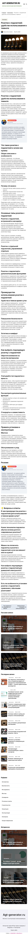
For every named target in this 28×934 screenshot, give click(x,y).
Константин (11, 677)
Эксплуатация (6, 813)
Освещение (5, 797)
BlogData (9, 927)
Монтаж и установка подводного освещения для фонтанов (16, 741)
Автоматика (5, 782)
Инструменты (6, 789)
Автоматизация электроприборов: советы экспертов (15, 750)
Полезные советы (7, 801)
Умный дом (5, 809)
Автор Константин (8, 31)
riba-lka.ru (19, 933)
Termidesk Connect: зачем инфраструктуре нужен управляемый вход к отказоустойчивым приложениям (15, 695)
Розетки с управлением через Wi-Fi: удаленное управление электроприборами (13, 647)
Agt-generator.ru (14, 914)
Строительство (6, 805)
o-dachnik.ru (13, 933)
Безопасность (6, 785)
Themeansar (17, 927)
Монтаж (4, 793)
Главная (4, 12)
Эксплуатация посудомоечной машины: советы (17, 732)
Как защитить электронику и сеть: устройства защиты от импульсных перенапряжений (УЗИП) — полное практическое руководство (17, 683)
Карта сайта (14, 930)
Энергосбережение (7, 820)
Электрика (10, 12)
